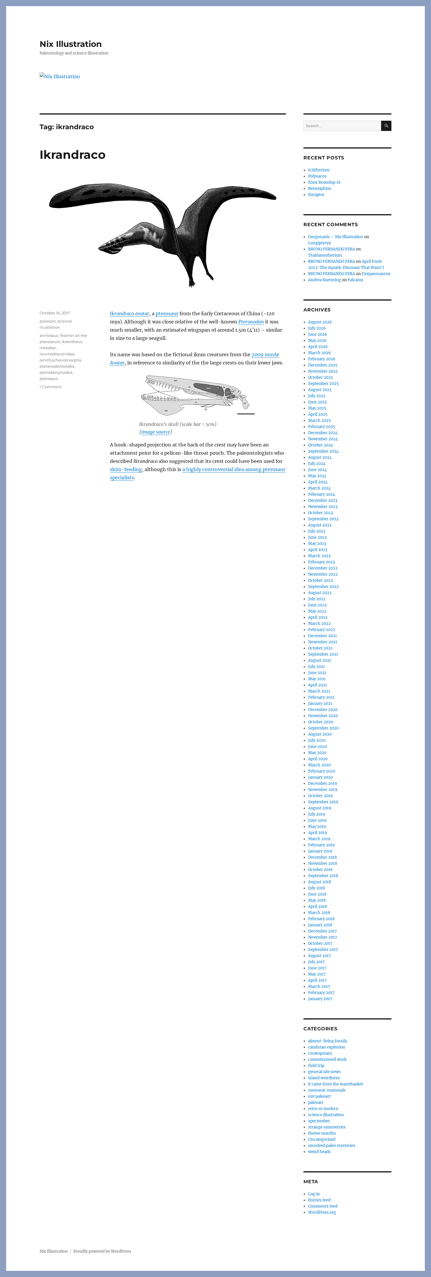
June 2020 (317, 746)
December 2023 (322, 500)
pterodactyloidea (56, 372)
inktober (48, 347)
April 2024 (318, 482)
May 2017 (317, 974)
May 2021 (317, 678)
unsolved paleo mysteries (331, 1145)
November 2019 (322, 789)
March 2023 (319, 555)
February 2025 (321, 426)
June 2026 (317, 334)
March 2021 (319, 691)
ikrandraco (72, 341)
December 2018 (322, 857)
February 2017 (321, 992)
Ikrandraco (73, 154)
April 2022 (318, 617)
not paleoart (319, 1096)
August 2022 (320, 592)
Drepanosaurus (376, 273)
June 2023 (317, 537)
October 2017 (320, 943)
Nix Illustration (71, 44)
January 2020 (320, 777)
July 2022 (316, 598)
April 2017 (317, 980)
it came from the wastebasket (335, 1084)
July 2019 (316, 814)
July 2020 (316, 740)
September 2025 (323, 383)
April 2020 (318, 758)
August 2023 (319, 525)
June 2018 (317, 894)
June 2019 (317, 820)
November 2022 (323, 574)
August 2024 (320, 457)
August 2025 (320, 389)
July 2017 (316, 961)
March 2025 (319, 420)
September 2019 (323, 801)
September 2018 (323, 875)
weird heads (319, 1151)
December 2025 (322, 365)
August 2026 (320, 322)
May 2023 (317, 543)
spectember (319, 1121)
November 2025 (323, 371)
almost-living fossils (327, 1041)
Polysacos (317, 176)
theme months (322, 1133)
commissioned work (327, 1059)
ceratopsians (320, 1053)
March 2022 (319, 623)
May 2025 (317, 408)
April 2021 (317, 685)
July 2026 (317, 328)
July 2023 (316, 531)
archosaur (49, 335)
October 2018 (320, 869)
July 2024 (316, 463)
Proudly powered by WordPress (102, 1251)
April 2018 (317, 906)
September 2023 (323, 518)
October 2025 (320, 377)
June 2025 (317, 402)
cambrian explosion (326, 1047)
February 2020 (321, 771)
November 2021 (322, 642)
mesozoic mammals (327, 1090)
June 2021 (317, 672)
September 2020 (323, 728)
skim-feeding (126, 469)
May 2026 (317, 340)
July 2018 (316, 888)
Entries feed (319, 1200)
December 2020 (322, 709)
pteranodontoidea (57, 366)
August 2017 (319, 955)
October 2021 (320, 648)
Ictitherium (319, 170)
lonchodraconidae (57, 354)
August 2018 (319, 881)
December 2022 (322, 568)
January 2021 (320, 703)
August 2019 (319, 808)
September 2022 (323, 586)
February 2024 (321, 494)
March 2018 (319, 912)
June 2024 (317, 469)
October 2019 (320, 795)
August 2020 (320, 734)
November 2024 (323, 439)
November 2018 (322, 863)
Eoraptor (316, 194)
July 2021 (316, 666)
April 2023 (317, 549)
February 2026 (321, 359)
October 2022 (320, 580)
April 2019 (317, 832)
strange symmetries (327, 1127)
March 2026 (319, 352)
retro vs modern (323, 1108)
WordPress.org (322, 1212)
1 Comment (51, 386)
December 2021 (322, 635)
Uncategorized (321, 1139)
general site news (324, 1071)
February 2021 (321, 697)
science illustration (326, 1114)
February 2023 (321, 562)
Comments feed (322, 1206)
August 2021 (319, 660)
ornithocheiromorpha (60, 360)
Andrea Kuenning (324, 279)
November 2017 (322, 937)
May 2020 (317, 752)
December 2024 (322, 432)
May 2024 (317, 475)
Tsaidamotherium (325, 255)
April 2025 (318, 414)
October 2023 (320, 512)
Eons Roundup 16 (324, 182)
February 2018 (321, 918)
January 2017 (320, 998)
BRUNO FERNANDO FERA (331, 249)
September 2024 (323, 451)
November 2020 (323, 715)
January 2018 (320, 925)
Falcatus (355, 279)
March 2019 (319, 838)
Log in (314, 1193)
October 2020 (320, 722)
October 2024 (320, 445)
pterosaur (167, 313)
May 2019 (317, 826)
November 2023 (322, 506)
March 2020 (319, 765)
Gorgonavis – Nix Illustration (335, 236)
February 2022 (321, 629)
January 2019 (320, 851)
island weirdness (324, 1077)
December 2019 (322, 783)
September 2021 (323, 654)
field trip (316, 1065)
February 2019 (321, 845)
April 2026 (318, 346)
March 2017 (319, 986)
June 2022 (317, 605)
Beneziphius (319, 188)
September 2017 (323, 949)
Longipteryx (319, 243)
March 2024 (319, 488)
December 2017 (322, 931)
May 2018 (317, 900)
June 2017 (317, 968)
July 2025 (316, 395)
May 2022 (317, 611)
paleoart (48, 321)
